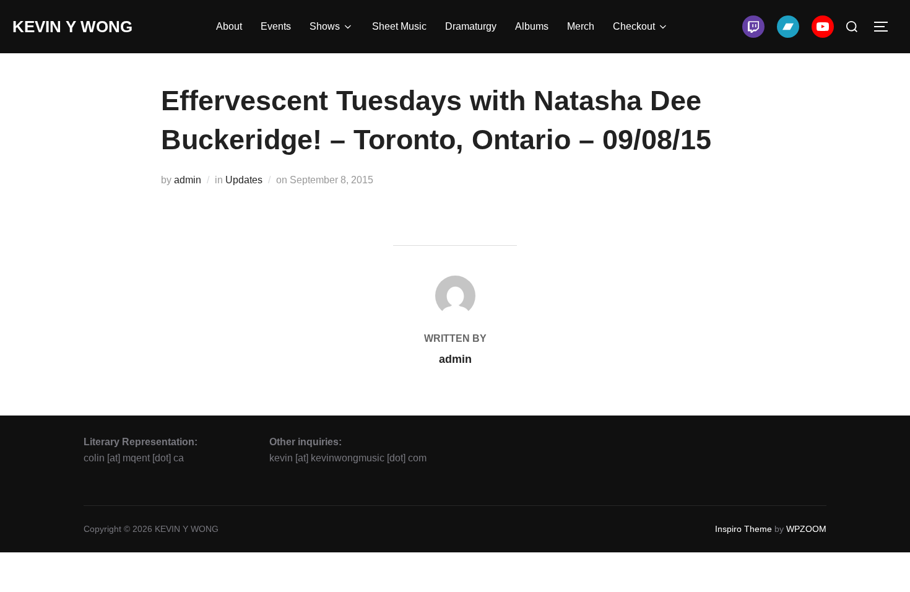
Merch (580, 26)
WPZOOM (806, 529)
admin (187, 180)
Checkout (634, 26)
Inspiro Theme (743, 529)
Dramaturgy (470, 26)
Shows (325, 26)
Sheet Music (399, 26)
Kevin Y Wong (72, 26)
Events (276, 26)
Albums (531, 26)
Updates (243, 180)
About (229, 26)
